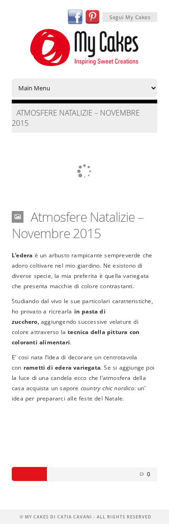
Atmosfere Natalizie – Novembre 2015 (78, 224)
